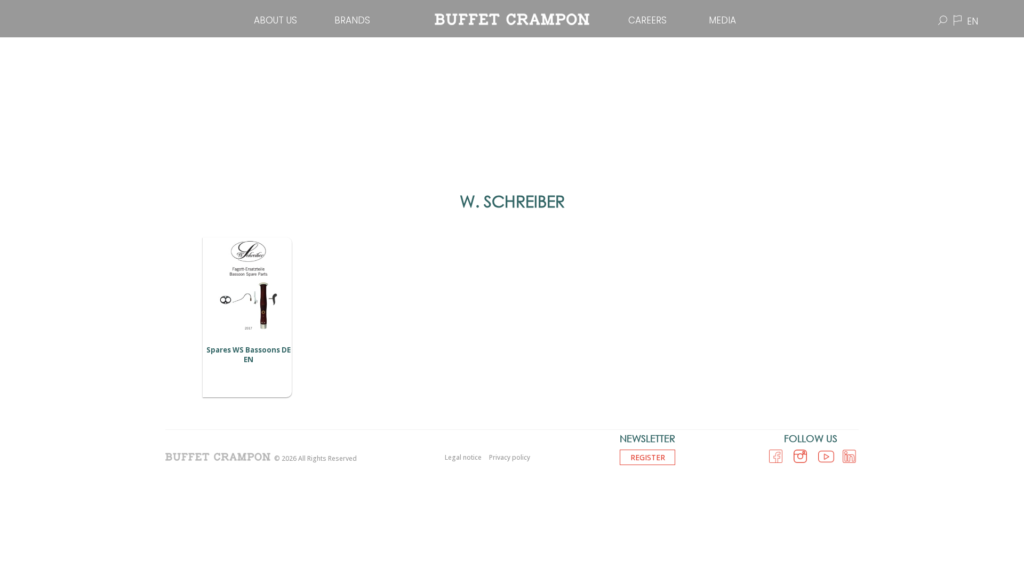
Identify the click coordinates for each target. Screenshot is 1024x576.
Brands (352, 20)
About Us (275, 20)
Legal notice (463, 457)
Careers (647, 20)
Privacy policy (509, 457)
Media (722, 20)
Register (647, 457)
